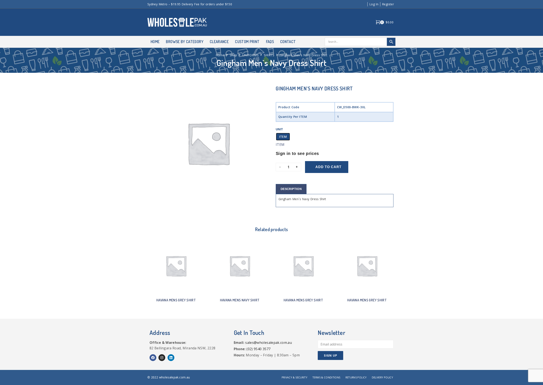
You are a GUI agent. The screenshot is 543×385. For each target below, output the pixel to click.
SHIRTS (269, 55)
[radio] (283, 136)
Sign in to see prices (297, 153)
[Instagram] (161, 357)
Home (220, 55)
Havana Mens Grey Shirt (176, 300)
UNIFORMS (250, 55)
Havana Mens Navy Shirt (240, 300)
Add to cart (328, 167)
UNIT (279, 129)
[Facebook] (153, 357)
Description (291, 189)
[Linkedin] (171, 357)
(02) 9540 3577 (258, 349)
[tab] (291, 189)
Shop (233, 55)
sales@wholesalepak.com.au (268, 342)
